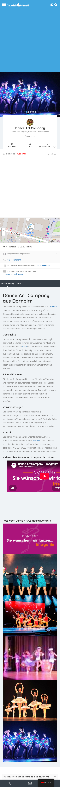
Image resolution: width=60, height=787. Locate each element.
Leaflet (54, 240)
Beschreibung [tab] (7, 283)
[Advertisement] (30, 39)
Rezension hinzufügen (48, 146)
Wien (24, 346)
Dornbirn (53, 306)
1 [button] (25, 111)
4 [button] (32, 111)
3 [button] (30, 111)
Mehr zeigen (52, 154)
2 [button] (28, 111)
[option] (30, 95)
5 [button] (34, 111)
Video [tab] (18, 283)
